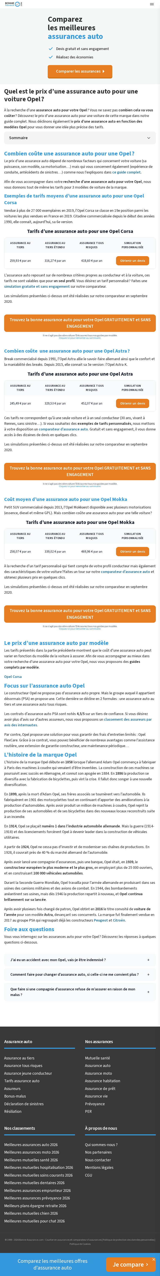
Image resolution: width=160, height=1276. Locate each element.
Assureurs (12, 1089)
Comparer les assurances (78, 71)
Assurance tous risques (23, 1066)
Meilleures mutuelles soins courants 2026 (38, 1175)
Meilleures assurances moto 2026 (31, 1152)
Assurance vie (96, 1096)
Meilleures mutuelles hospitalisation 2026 (38, 1168)
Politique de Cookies (80, 1244)
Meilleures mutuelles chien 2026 (31, 1213)
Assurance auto (97, 1066)
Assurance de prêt (100, 1089)
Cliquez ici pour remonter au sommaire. (80, 338)
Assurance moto (98, 1073)
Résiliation (12, 1111)
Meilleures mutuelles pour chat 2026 (34, 1221)
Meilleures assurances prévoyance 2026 (37, 1198)
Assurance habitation (102, 1081)
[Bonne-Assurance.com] (14, 4)
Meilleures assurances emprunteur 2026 (37, 1191)
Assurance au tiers (19, 1058)
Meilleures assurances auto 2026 (31, 1145)
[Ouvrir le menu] (152, 4)
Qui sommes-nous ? (101, 1145)
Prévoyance (95, 1104)
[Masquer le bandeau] (154, 1259)
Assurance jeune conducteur (28, 1073)
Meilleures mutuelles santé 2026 (31, 1160)
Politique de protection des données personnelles (128, 1240)
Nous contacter (98, 1160)
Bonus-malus (15, 1096)
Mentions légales (99, 1168)
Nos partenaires (98, 1152)
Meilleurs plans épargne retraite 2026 (35, 1206)
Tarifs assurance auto (21, 1081)
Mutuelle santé (97, 1058)
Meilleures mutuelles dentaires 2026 (34, 1183)
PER (88, 1111)
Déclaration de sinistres (24, 1104)
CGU (88, 1175)
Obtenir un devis (132, 260)
